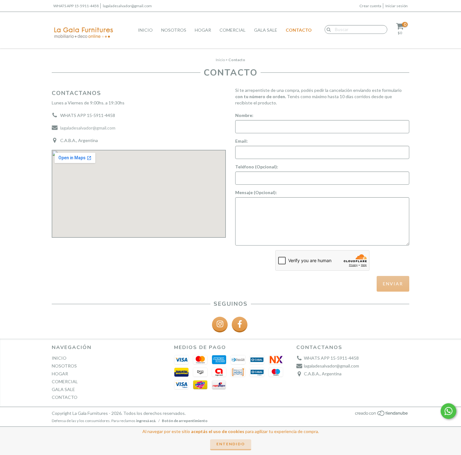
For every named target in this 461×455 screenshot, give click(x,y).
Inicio (220, 59)
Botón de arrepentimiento (185, 420)
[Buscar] (327, 29)
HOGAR (203, 30)
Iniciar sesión (396, 5)
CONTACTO (299, 30)
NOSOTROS (173, 30)
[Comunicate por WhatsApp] (448, 411)
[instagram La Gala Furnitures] (220, 324)
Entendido (230, 444)
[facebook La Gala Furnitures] (239, 324)
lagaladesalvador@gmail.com (127, 5)
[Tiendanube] (381, 415)
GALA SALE (265, 30)
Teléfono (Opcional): (256, 166)
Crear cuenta (370, 5)
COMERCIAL (233, 30)
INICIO (145, 30)
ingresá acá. (146, 420)
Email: (241, 141)
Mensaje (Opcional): (256, 192)
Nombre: (244, 115)
